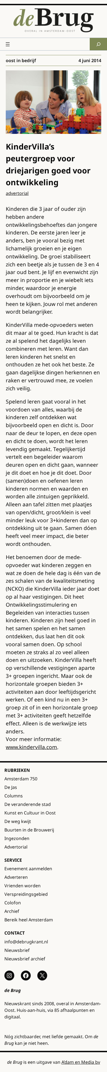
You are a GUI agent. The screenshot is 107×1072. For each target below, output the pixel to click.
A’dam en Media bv (80, 1062)
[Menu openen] (7, 44)
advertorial (17, 193)
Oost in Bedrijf (21, 60)
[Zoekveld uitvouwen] (98, 44)
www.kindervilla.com (31, 747)
